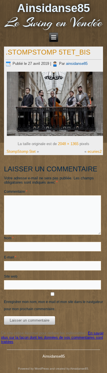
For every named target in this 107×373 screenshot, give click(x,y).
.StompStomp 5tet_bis (48, 52)
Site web (10, 276)
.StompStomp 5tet (20, 151)
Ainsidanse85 (53, 8)
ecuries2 (95, 151)
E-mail (10, 257)
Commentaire (15, 192)
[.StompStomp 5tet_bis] (55, 136)
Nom (9, 238)
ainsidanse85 (77, 63)
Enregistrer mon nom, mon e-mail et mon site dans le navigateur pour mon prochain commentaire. (53, 305)
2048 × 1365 (68, 144)
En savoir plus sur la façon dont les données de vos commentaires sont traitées (52, 337)
